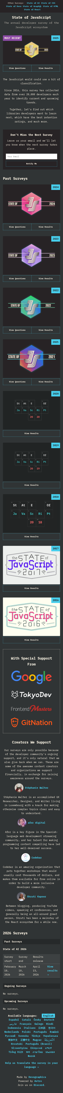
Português (40, 1031)
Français (26, 1023)
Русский (10, 1035)
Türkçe (36, 1035)
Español (14, 1019)
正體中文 (25, 1039)
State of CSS (48, 3)
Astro (38, 1081)
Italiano (29, 1027)
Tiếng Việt (15, 1052)
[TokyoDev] (31, 694)
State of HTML (50, 6)
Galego (38, 1023)
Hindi (49, 1023)
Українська (50, 1035)
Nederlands (11, 1031)
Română (54, 1031)
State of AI (33, 3)
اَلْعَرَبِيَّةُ (50, 1039)
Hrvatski (17, 1043)
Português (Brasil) (39, 1043)
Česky (37, 1019)
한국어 (51, 1027)
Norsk (31, 1056)
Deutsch (49, 1019)
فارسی (13, 1023)
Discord (39, 1085)
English (48, 1015)
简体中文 (13, 1039)
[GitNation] (31, 722)
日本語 (41, 1027)
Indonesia (14, 1027)
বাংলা (28, 1052)
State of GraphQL (32, 6)
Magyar (37, 1039)
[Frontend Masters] (31, 708)
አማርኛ (48, 1048)
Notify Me (31, 163)
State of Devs (13, 6)
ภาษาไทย (38, 1052)
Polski (26, 1031)
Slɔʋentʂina (19, 1048)
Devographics (37, 1077)
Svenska (23, 1035)
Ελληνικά (36, 1048)
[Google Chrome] (31, 677)
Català (26, 1019)
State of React (32, 9)
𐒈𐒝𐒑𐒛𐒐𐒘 (50, 1052)
